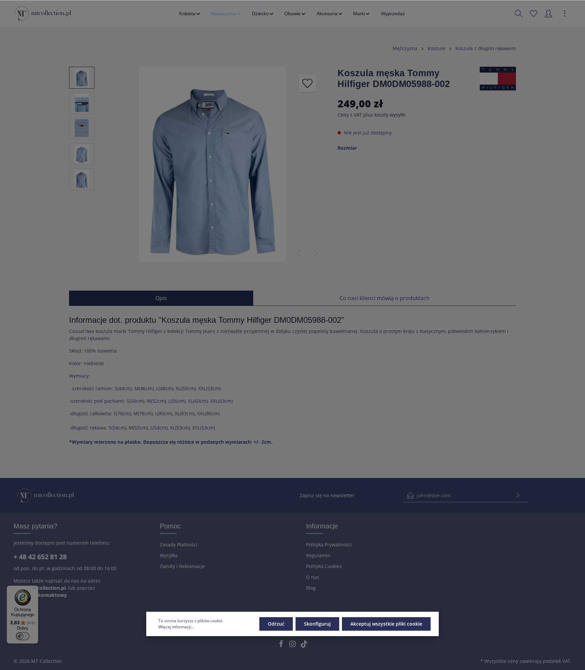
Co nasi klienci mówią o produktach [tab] (385, 298)
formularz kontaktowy (40, 595)
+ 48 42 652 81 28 (40, 556)
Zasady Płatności (178, 544)
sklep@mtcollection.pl (40, 588)
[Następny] (315, 253)
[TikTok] (304, 646)
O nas (312, 577)
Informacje (322, 526)
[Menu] (34, 590)
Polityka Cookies (324, 566)
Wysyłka (169, 555)
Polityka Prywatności (329, 544)
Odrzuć (276, 624)
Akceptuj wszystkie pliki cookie (386, 624)
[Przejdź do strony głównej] (43, 13)
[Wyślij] (517, 495)
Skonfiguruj (317, 624)
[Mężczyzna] (226, 13)
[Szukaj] (518, 13)
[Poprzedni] (298, 253)
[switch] (22, 636)
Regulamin (318, 555)
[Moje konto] (548, 13)
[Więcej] (564, 13)
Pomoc (170, 526)
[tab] (161, 298)
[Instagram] (293, 646)
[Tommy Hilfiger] (498, 78)
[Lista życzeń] (533, 13)
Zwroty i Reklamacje (182, 566)
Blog (311, 588)
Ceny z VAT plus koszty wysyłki (372, 114)
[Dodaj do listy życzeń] (307, 83)
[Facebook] (281, 646)
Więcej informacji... (176, 627)
